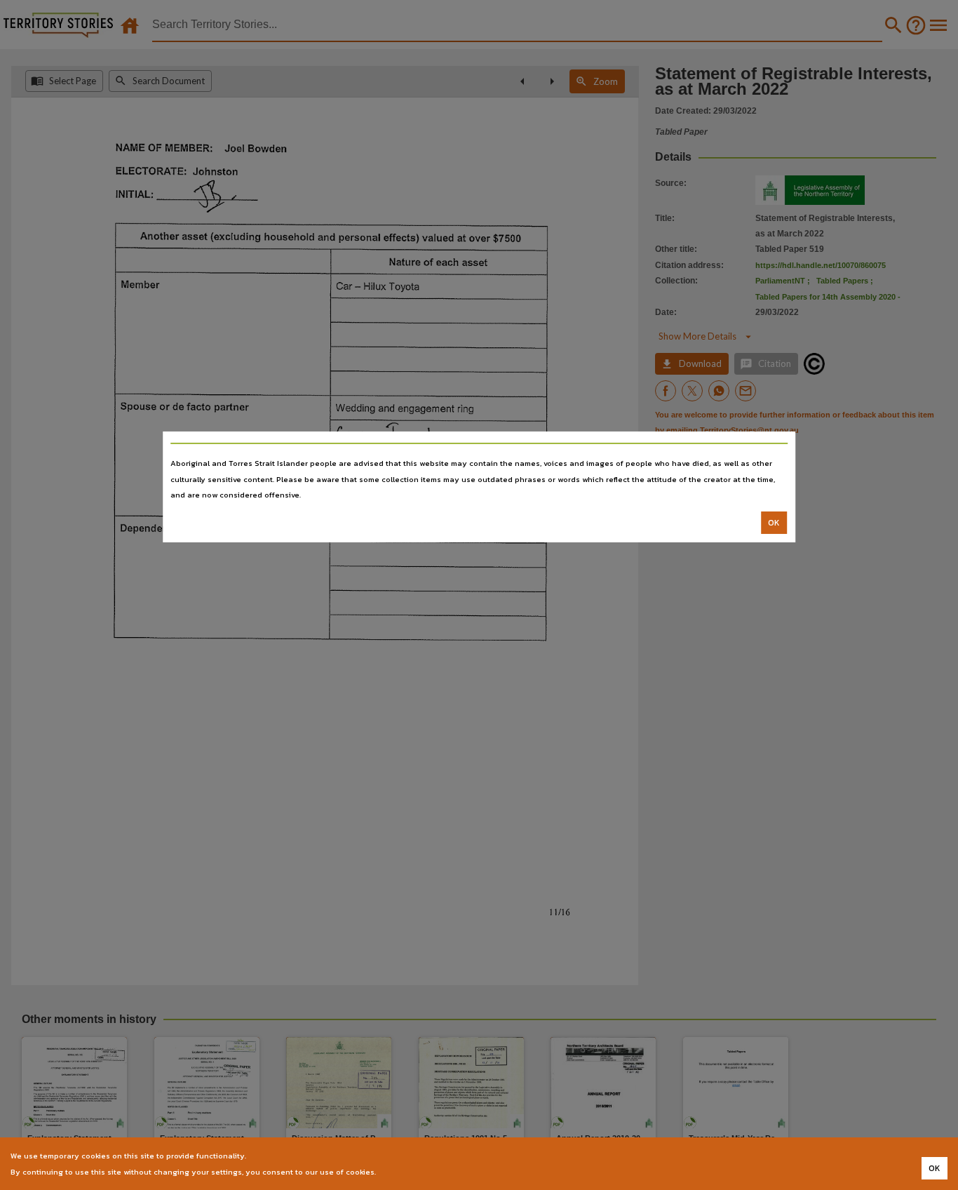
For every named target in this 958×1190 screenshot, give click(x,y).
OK (774, 522)
